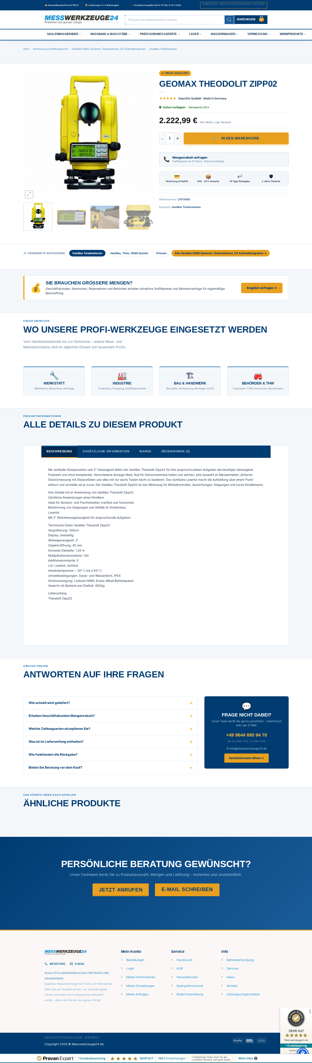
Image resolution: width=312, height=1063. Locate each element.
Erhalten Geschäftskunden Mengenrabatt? (62, 716)
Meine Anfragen (137, 994)
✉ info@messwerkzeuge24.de (246, 748)
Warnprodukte (292, 34)
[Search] (229, 19)
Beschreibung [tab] (59, 451)
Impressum (184, 960)
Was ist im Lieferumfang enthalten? (56, 742)
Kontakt (232, 986)
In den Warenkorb (240, 138)
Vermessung (257, 34)
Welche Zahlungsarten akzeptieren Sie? (59, 729)
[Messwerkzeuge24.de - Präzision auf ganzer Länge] (81, 19)
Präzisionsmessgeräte (158, 34)
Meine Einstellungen (140, 986)
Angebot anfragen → (262, 288)
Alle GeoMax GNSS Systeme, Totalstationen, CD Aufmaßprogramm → (221, 253)
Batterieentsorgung (240, 960)
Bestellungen (135, 960)
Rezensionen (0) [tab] (176, 451)
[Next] (145, 135)
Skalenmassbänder (62, 34)
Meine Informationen (140, 977)
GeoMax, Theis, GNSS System (129, 253)
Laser (194, 34)
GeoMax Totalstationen (163, 48)
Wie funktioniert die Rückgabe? (53, 754)
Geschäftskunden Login (63, 1037)
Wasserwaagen (223, 34)
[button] (233, 5)
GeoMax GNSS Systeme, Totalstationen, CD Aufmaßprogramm (109, 48)
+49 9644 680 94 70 (246, 735)
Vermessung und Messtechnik (50, 48)
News (231, 977)
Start (26, 48)
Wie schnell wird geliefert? (49, 703)
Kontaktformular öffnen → (246, 758)
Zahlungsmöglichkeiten (243, 994)
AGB (179, 968)
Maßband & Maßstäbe (109, 34)
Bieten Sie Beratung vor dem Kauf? (55, 767)
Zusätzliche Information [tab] (106, 451)
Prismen (161, 253)
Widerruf (92, 1037)
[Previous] (31, 135)
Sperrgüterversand (189, 986)
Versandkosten (187, 977)
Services (233, 968)
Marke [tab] (145, 451)
